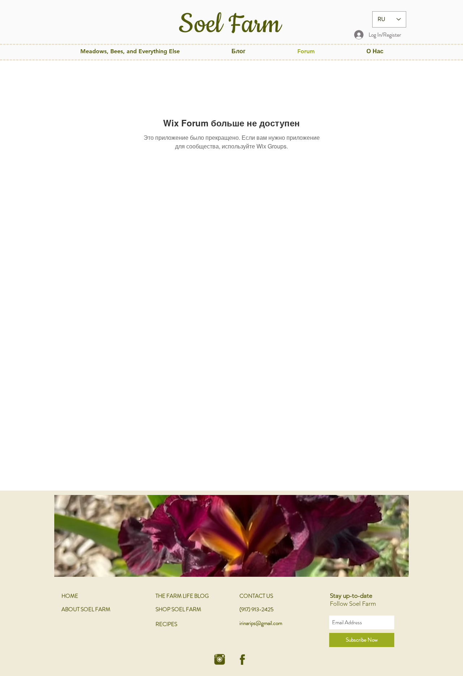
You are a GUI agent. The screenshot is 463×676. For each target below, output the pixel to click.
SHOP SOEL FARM (178, 609)
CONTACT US (256, 596)
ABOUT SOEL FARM (85, 609)
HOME (69, 596)
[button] (130, 51)
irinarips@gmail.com (260, 623)
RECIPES (166, 624)
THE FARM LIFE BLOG (182, 596)
